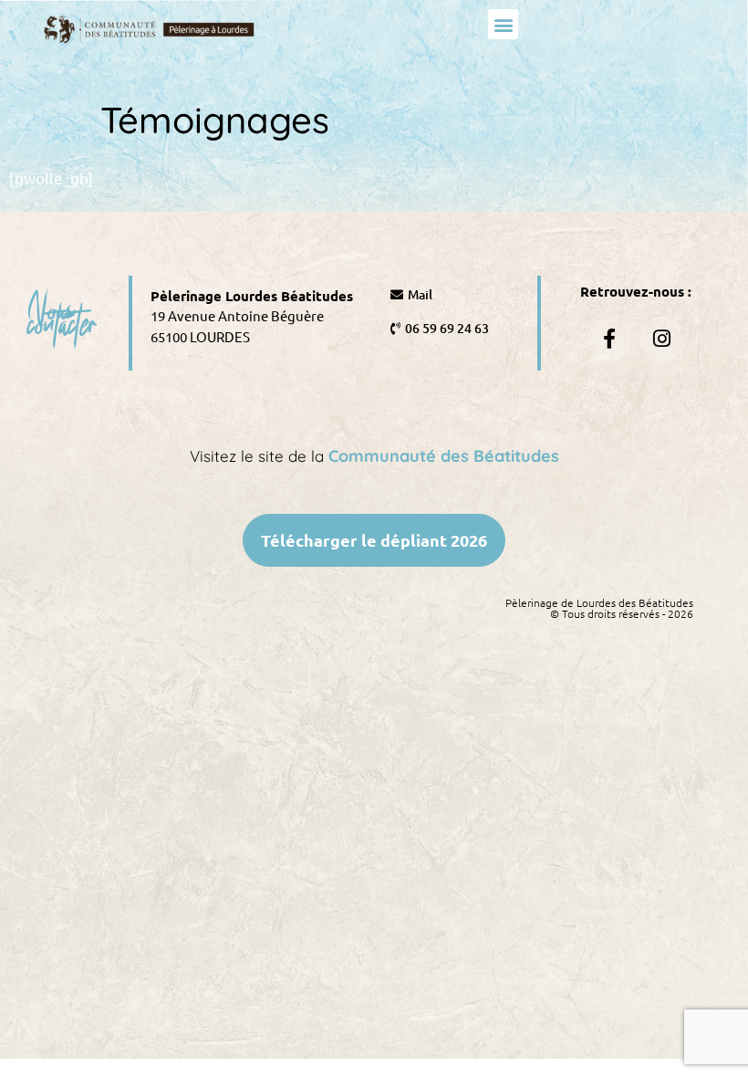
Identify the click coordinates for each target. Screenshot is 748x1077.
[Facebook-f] (609, 339)
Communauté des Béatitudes (443, 455)
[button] (503, 24)
